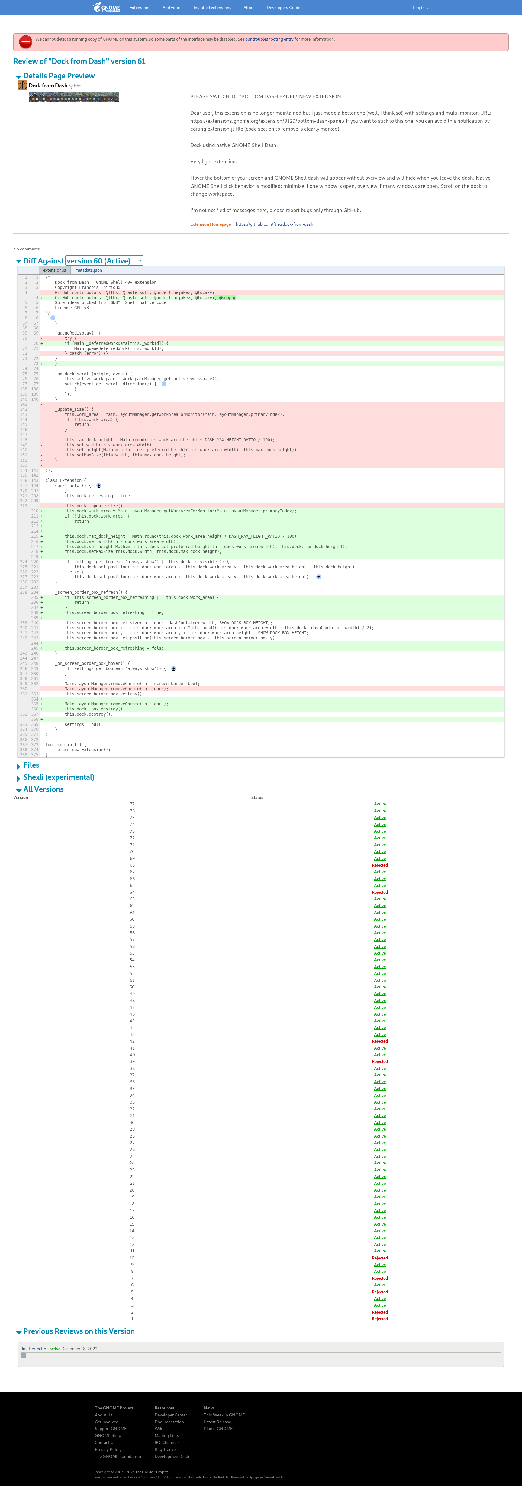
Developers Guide (283, 7)
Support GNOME (111, 1428)
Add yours (172, 7)
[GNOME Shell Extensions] (106, 7)
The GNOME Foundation (118, 1456)
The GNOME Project (114, 1408)
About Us (103, 1415)
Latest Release (217, 1421)
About (249, 7)
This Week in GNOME (224, 1415)
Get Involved (106, 1421)
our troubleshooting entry (269, 38)
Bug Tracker (166, 1449)
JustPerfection (35, 1348)
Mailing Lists (167, 1435)
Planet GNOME (218, 1428)
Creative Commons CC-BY (147, 1477)
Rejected (380, 864)
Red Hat (224, 1477)
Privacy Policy (108, 1449)
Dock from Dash (48, 85)
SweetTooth (274, 1477)
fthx (77, 85)
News (209, 1408)
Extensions (140, 7)
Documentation (169, 1421)
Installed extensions (212, 7)
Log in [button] (419, 7)
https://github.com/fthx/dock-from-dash (274, 224)
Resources (164, 1408)
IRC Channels (167, 1442)
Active (380, 803)
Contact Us (105, 1442)
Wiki (159, 1428)
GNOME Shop (108, 1435)
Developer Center (171, 1415)
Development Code (172, 1456)
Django (254, 1477)
